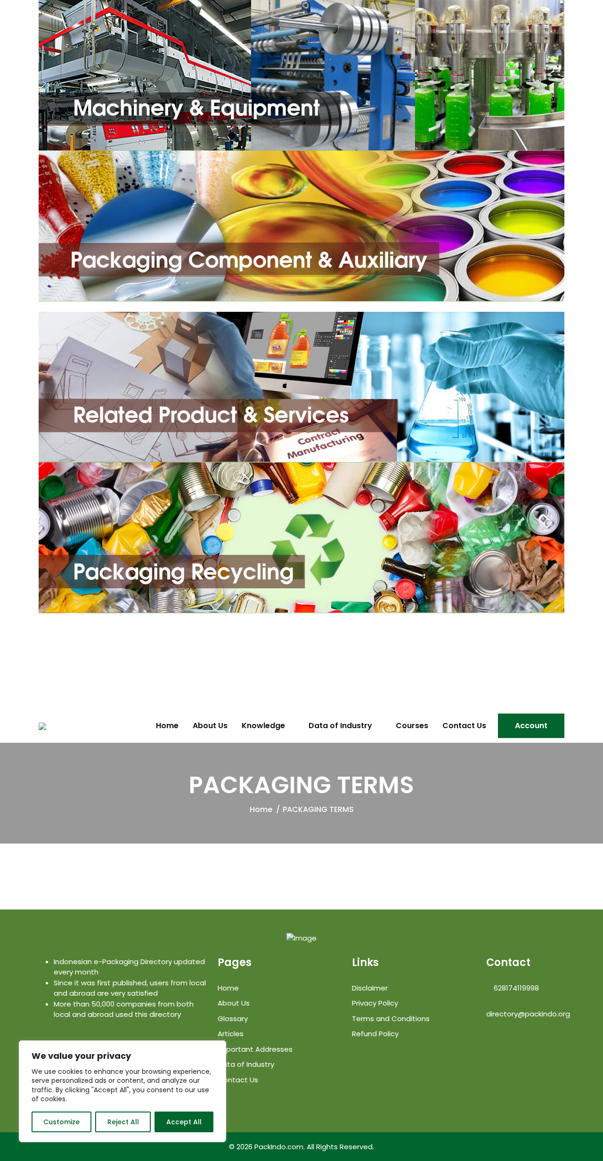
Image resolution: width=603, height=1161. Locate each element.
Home (167, 726)
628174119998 (515, 988)
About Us (210, 726)
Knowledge (263, 726)
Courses (412, 726)
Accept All (184, 1122)
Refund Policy (375, 1034)
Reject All (123, 1122)
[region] (122, 1091)
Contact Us (464, 726)
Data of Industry (340, 726)
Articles (231, 1034)
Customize (61, 1122)
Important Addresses (255, 1049)
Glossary (233, 1018)
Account (531, 725)
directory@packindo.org (528, 1014)
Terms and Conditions (391, 1018)
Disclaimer (370, 988)
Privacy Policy (375, 1003)
